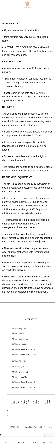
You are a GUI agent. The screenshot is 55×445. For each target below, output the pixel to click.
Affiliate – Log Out (19, 344)
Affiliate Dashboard (20, 339)
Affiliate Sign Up (19, 328)
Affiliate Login (18, 334)
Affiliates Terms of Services (24, 355)
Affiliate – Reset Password (23, 349)
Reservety (48, 427)
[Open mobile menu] (3, 4)
